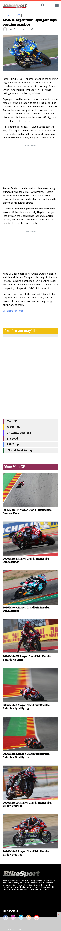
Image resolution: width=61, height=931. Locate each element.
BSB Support (15, 444)
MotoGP (15, 15)
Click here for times (13, 310)
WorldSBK (13, 427)
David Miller (14, 29)
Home (6, 15)
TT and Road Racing (19, 450)
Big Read (12, 438)
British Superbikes (19, 433)
